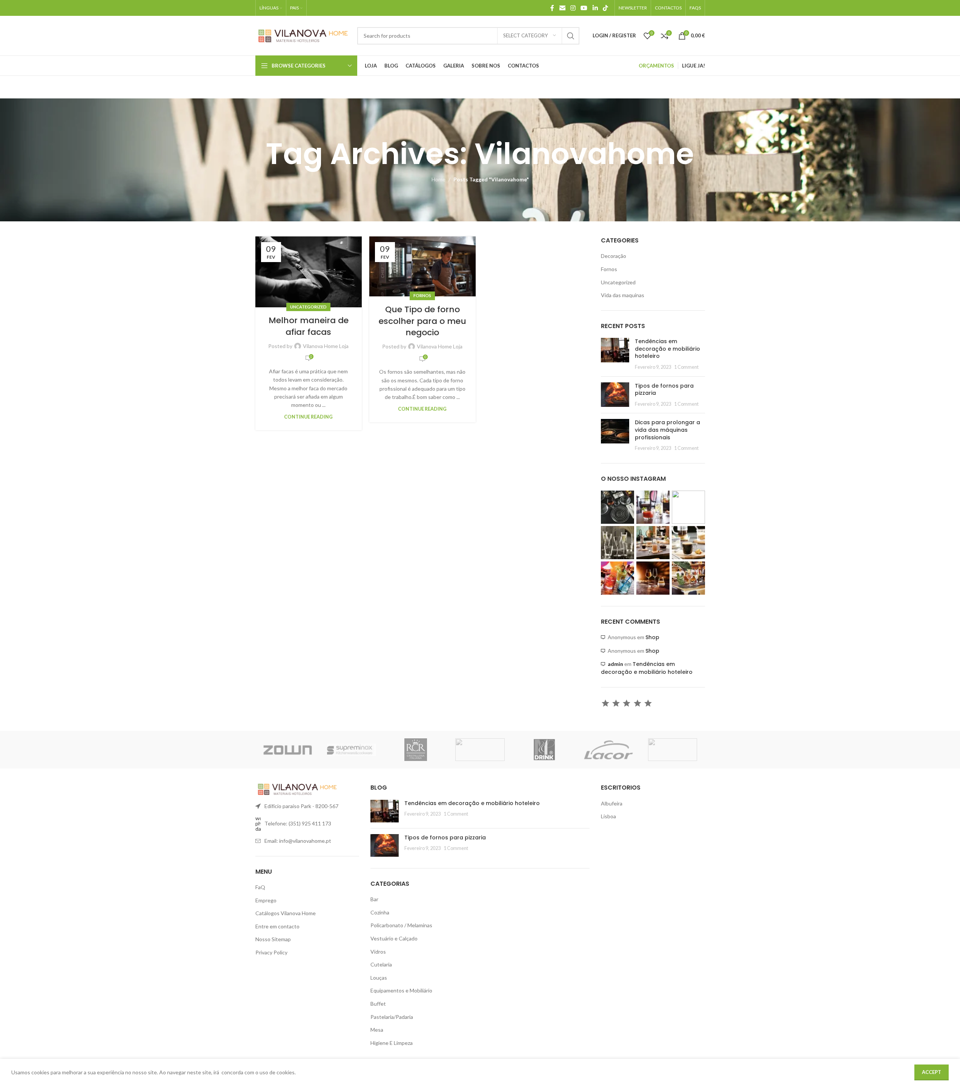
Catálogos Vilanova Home (285, 913)
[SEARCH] (570, 35)
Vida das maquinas (622, 295)
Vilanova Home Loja (326, 346)
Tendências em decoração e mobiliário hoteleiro (667, 348)
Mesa (376, 1029)
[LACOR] (608, 749)
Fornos (422, 295)
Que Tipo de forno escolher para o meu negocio (422, 321)
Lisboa (608, 816)
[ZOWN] (287, 749)
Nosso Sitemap (273, 939)
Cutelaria (381, 964)
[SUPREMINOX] (351, 749)
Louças (378, 977)
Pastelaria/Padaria (391, 1017)
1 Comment (686, 367)
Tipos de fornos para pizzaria (664, 389)
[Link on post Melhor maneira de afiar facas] (308, 271)
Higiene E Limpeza (391, 1043)
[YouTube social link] (584, 8)
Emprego (265, 900)
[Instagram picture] (617, 507)
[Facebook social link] (552, 8)
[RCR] (416, 749)
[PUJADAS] (480, 749)
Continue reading (308, 417)
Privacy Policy (271, 952)
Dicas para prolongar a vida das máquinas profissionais (667, 430)
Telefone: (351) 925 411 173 (297, 823)
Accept (931, 1072)
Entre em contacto (277, 926)
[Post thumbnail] (615, 354)
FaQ (260, 887)
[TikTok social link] (605, 8)
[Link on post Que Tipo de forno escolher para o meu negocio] (422, 266)
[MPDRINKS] (544, 749)
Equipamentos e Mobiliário (401, 990)
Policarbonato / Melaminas (401, 925)
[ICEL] (673, 749)
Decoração (613, 256)
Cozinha (379, 912)
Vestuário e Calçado (394, 938)
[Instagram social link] (573, 8)
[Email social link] (562, 8)
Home (438, 179)
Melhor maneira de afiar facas (309, 326)
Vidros (378, 951)
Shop (652, 637)
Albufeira (611, 803)
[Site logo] (302, 35)
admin (615, 664)
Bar (374, 899)
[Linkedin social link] (595, 8)
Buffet (378, 1003)
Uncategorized (308, 306)
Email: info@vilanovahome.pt (297, 841)
